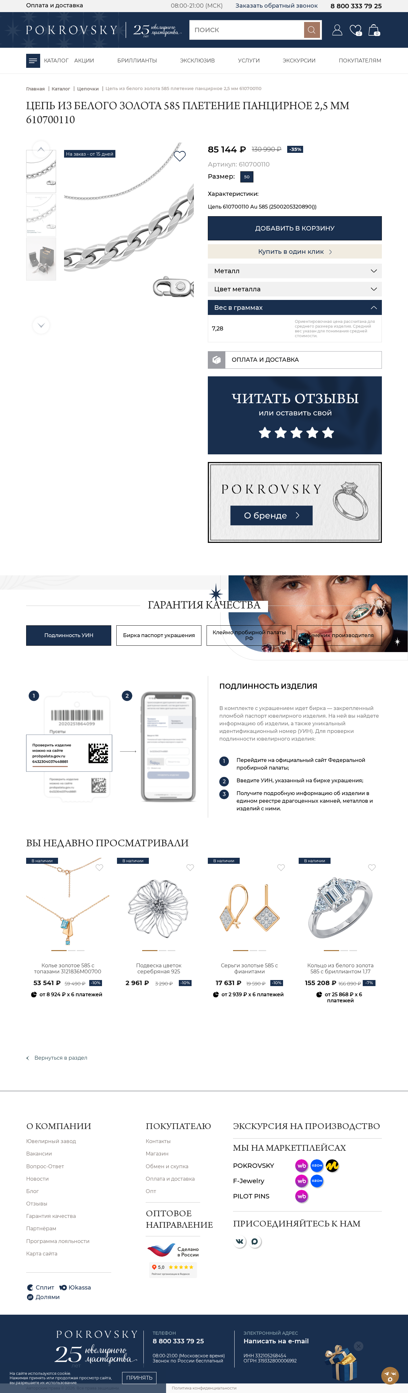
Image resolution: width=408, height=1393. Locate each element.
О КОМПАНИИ (58, 1127)
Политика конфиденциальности (204, 1388)
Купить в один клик (291, 251)
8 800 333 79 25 (356, 6)
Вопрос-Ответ (45, 1166)
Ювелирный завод (51, 1141)
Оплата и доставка (54, 5)
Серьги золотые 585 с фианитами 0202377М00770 (249, 969)
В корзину (68, 1012)
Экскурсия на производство (306, 1127)
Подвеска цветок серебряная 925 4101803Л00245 (158, 969)
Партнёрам (41, 1229)
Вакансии (39, 1154)
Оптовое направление (173, 1220)
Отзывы (36, 1204)
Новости (37, 1179)
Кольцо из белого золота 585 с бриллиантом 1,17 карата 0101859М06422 (340, 969)
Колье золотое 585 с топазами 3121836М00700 (67, 969)
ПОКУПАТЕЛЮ (173, 1127)
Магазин (157, 1154)
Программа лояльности (58, 1241)
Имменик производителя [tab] (339, 635)
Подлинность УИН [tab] (68, 635)
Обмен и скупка (167, 1166)
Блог (32, 1191)
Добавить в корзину (295, 228)
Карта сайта (41, 1254)
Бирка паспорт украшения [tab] (159, 635)
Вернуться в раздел (60, 1058)
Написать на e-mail (276, 1341)
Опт (151, 1191)
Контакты (158, 1141)
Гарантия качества (51, 1216)
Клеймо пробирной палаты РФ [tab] (249, 635)
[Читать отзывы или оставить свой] (295, 415)
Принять (139, 1378)
